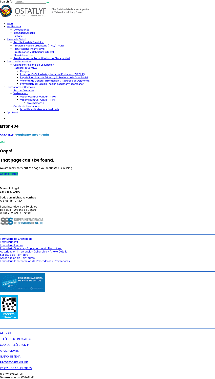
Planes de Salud (16, 39)
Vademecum (20, 93)
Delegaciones (21, 29)
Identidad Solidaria (24, 32)
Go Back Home (9, 173)
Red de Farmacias (23, 90)
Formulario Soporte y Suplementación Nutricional (31, 248)
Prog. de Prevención (19, 61)
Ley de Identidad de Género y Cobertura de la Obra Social (54, 77)
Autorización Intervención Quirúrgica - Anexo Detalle (33, 251)
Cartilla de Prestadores (26, 106)
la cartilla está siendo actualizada (39, 109)
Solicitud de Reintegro (14, 254)
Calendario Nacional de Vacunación (33, 64)
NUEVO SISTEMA (10, 356)
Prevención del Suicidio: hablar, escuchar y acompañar (51, 83)
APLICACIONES (9, 350)
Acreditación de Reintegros (17, 258)
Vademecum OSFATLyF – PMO (38, 96)
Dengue (25, 71)
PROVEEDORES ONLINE (14, 362)
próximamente (35, 103)
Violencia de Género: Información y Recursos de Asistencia (55, 80)
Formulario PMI (9, 242)
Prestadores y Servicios (21, 87)
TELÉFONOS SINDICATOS (15, 339)
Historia (18, 36)
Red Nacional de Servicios (28, 42)
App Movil (12, 112)
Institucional (14, 26)
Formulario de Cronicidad (16, 238)
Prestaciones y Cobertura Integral (33, 52)
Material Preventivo (25, 67)
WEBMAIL (6, 333)
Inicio (10, 23)
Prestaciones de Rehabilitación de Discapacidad (41, 58)
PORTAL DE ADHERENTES (16, 368)
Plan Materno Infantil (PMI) (29, 48)
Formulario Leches (11, 245)
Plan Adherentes (23, 55)
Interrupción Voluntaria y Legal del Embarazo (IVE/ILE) (52, 74)
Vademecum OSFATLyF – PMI (37, 99)
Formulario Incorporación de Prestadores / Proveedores (35, 261)
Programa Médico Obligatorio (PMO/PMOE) (38, 45)
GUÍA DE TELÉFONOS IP (14, 344)
